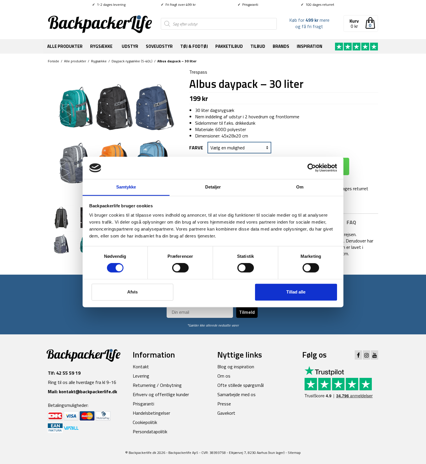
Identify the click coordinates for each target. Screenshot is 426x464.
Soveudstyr (159, 46)
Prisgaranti (248, 4)
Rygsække (101, 46)
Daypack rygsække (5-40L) (132, 61)
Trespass (198, 72)
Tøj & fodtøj (194, 46)
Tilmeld (247, 312)
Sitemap (294, 452)
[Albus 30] (61, 243)
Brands (281, 46)
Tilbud (257, 46)
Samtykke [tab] (126, 186)
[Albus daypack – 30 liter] (114, 134)
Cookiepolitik (145, 422)
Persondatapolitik (150, 431)
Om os (223, 375)
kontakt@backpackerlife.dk (88, 391)
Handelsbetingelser (151, 412)
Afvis (132, 291)
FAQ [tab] (351, 222)
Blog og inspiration (235, 366)
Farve (196, 147)
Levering (141, 375)
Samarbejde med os (236, 394)
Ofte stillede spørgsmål (240, 385)
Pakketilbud (229, 46)
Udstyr (130, 46)
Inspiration (309, 46)
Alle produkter (65, 46)
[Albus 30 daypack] (61, 216)
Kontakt (141, 366)
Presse (224, 403)
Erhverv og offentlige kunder (161, 394)
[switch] (180, 268)
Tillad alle (295, 291)
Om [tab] (299, 186)
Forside (53, 61)
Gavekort (226, 412)
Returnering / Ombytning (157, 385)
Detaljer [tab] (213, 186)
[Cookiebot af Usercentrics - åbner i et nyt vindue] (311, 168)
